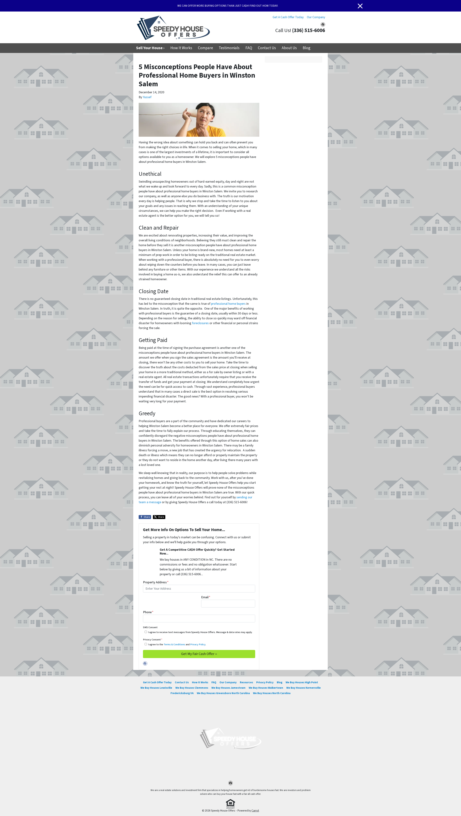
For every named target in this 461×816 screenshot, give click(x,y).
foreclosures (200, 323)
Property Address (156, 582)
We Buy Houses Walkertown (266, 688)
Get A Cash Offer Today (288, 17)
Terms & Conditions (174, 644)
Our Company (316, 17)
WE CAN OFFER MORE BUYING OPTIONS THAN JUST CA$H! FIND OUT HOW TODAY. (227, 6)
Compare (205, 48)
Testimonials (229, 48)
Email (205, 597)
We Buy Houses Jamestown (228, 688)
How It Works (181, 48)
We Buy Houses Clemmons (191, 688)
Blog (306, 48)
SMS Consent (150, 627)
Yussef (147, 97)
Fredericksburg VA (182, 693)
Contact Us (267, 48)
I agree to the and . (177, 644)
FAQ (248, 48)
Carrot (255, 811)
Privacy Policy (197, 644)
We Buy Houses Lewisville (156, 688)
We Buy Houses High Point (302, 682)
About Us (289, 48)
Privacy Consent (152, 639)
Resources (246, 682)
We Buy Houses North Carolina (271, 693)
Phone (148, 612)
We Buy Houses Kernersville (303, 688)
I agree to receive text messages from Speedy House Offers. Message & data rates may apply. (200, 632)
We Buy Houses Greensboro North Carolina (223, 693)
